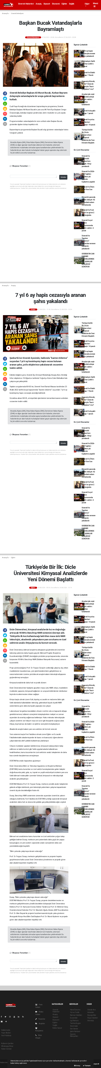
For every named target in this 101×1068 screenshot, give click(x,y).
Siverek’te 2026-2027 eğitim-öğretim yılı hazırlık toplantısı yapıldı (88, 176)
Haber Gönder (6, 1049)
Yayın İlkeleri (6, 1033)
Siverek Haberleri (26, 4)
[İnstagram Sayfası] (11, 1017)
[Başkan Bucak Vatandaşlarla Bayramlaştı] (35, 65)
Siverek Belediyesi (17, 13)
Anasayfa (5, 13)
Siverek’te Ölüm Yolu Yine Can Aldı (88, 189)
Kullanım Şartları (7, 1043)
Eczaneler (74, 1018)
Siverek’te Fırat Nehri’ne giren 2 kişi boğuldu (88, 212)
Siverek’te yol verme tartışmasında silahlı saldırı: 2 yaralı (88, 225)
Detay (78, 1066)
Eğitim (64, 4)
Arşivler (41, 1023)
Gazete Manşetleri (74, 1035)
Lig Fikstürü (74, 1021)
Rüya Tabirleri (92, 1018)
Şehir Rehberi (75, 1031)
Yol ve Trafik (74, 1012)
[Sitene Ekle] (7, 1022)
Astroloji (90, 1021)
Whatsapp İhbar (7, 1046)
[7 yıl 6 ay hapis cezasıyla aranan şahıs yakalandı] (35, 333)
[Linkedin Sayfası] (19, 1017)
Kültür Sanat (57, 1028)
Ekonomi (56, 4)
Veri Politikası (6, 1035)
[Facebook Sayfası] (2, 1017)
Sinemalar (74, 1026)
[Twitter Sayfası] (6, 1017)
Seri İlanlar (74, 1029)
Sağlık (71, 4)
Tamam (87, 1066)
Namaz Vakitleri (76, 1015)
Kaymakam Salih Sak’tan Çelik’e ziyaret (88, 63)
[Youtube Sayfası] (15, 1017)
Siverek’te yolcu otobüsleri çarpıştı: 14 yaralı (88, 122)
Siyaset (46, 4)
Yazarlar (41, 1019)
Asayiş (39, 4)
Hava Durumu (75, 1010)
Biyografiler (91, 1015)
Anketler (90, 1012)
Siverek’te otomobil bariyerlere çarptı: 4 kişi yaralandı (86, 161)
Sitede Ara (91, 1010)
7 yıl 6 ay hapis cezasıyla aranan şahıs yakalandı (88, 53)
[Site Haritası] (3, 1022)
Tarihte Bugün (75, 1023)
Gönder (63, 177)
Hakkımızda (5, 1030)
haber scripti (4, 1065)
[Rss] (24, 1017)
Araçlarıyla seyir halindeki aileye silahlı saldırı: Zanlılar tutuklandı (88, 99)
